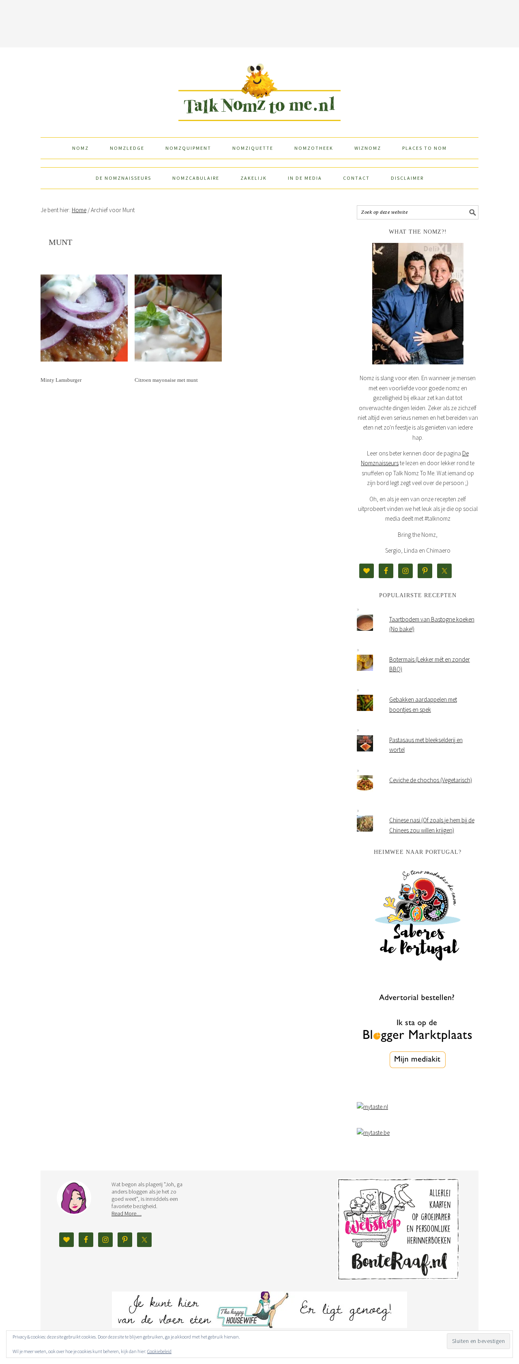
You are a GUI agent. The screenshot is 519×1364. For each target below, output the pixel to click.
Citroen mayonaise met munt (166, 380)
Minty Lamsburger (61, 380)
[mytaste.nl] (372, 1107)
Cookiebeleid (159, 1351)
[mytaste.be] (373, 1132)
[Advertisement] (259, 22)
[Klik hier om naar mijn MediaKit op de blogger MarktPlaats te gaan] (417, 1089)
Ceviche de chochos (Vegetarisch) (430, 780)
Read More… (127, 1213)
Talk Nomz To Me (259, 88)
